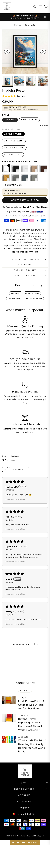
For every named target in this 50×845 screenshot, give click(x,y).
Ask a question (25, 275)
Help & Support (24, 789)
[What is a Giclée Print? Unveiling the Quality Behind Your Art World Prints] (9, 739)
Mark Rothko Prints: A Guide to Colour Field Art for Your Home (31, 704)
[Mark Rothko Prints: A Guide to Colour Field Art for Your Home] (9, 700)
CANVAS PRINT (15, 298)
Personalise (13, 185)
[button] (9, 96)
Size (4, 125)
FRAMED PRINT (32, 293)
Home (17, 25)
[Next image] (43, 51)
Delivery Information (25, 259)
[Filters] (5, 469)
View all (25, 690)
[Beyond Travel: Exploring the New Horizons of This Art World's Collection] (9, 718)
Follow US (24, 801)
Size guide (43, 125)
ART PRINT (16, 293)
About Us (24, 795)
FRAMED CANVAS (34, 298)
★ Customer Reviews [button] (25, 842)
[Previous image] (7, 51)
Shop (24, 783)
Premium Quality (25, 270)
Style (6, 115)
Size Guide (25, 265)
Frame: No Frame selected (19, 161)
